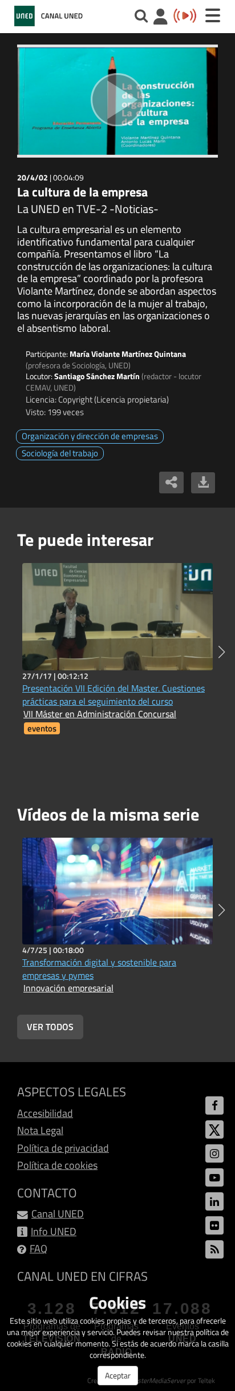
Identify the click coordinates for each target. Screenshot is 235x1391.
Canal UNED (57, 1213)
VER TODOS (50, 1027)
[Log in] (161, 18)
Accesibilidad (45, 1113)
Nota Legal (40, 1130)
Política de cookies (57, 1165)
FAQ (38, 1248)
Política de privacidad (63, 1148)
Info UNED (53, 1231)
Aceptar (118, 1375)
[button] (221, 652)
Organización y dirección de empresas (90, 436)
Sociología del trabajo (60, 453)
